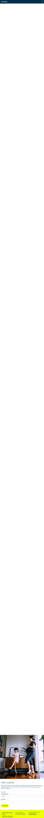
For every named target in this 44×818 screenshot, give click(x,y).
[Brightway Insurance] (4, 1)
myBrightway (33, 814)
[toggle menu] (42, 1)
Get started (5, 805)
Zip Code (3, 799)
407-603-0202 (20, 814)
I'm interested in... (5, 794)
